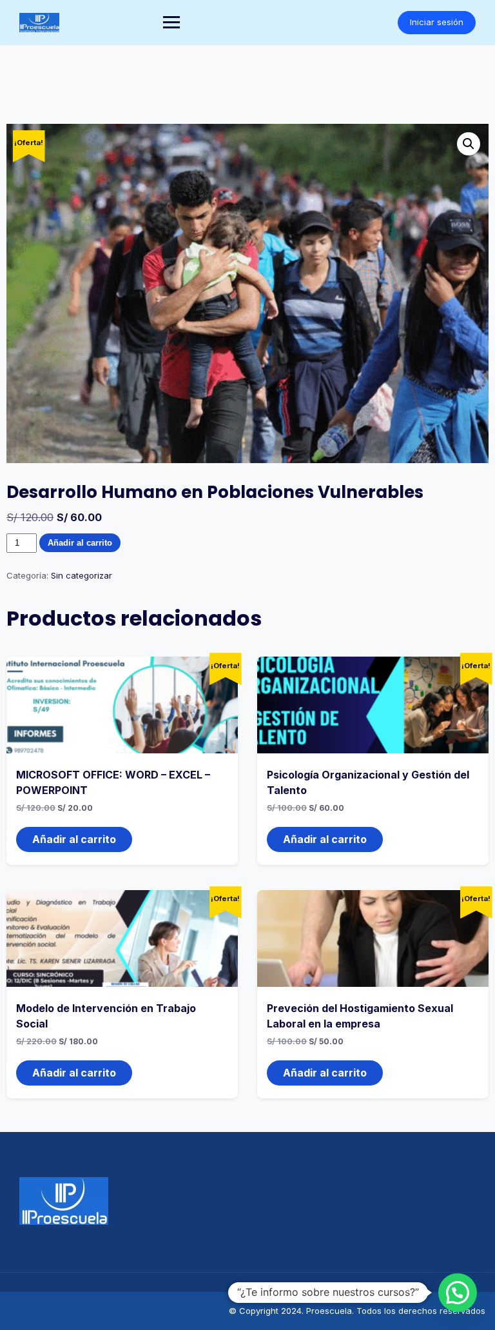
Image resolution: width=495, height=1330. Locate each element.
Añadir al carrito (80, 543)
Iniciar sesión (436, 22)
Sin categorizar (81, 575)
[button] (468, 143)
